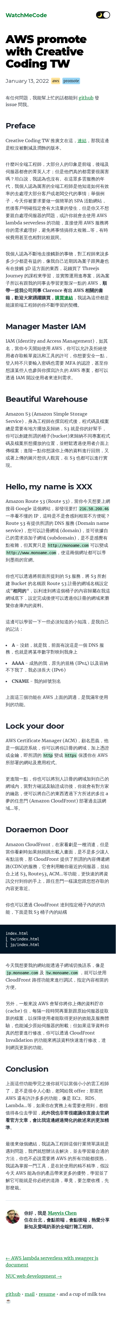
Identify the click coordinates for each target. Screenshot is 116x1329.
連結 (82, 140)
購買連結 (64, 297)
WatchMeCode (26, 15)
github (86, 98)
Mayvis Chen (62, 1213)
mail (30, 1294)
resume (47, 1294)
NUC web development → (34, 1276)
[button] (106, 15)
